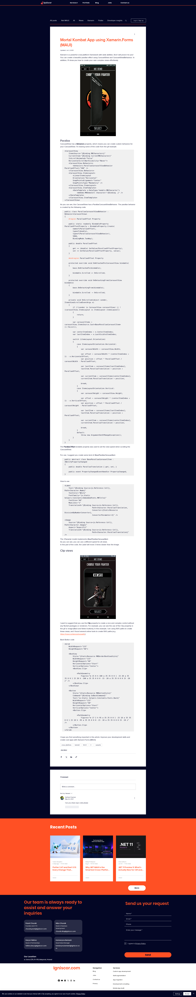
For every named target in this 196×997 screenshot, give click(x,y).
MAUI (85, 745)
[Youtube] (62, 981)
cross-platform (66, 745)
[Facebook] (59, 981)
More (109, 20)
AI (74, 20)
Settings (177, 994)
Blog (94, 971)
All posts (53, 20)
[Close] (193, 993)
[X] (68, 981)
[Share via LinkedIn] (71, 757)
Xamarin (90, 20)
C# (91, 745)
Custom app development (122, 971)
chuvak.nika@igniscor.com (66, 931)
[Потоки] (65, 981)
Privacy (95, 984)
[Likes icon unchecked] (66, 807)
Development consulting (121, 984)
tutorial (77, 745)
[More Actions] (134, 798)
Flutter (100, 20)
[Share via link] (76, 757)
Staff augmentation (119, 976)
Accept (187, 994)
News (81, 20)
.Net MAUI (65, 20)
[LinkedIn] (74, 981)
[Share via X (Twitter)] (66, 757)
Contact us (96, 979)
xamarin (98, 745)
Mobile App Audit (118, 988)
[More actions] (134, 34)
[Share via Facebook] (61, 757)
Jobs (94, 975)
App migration (117, 980)
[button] (75, 2)
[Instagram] (71, 981)
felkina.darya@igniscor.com (36, 946)
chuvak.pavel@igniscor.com (36, 929)
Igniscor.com (66, 968)
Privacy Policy (80, 994)
